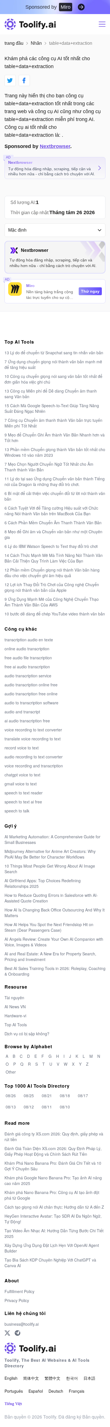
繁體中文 (52, 1378)
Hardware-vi (15, 1015)
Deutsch (56, 1391)
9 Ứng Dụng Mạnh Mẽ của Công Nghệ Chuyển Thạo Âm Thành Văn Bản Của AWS (52, 602)
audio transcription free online (31, 693)
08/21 (47, 1095)
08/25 (29, 1095)
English (11, 1378)
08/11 (47, 1107)
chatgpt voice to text (22, 775)
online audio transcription (27, 648)
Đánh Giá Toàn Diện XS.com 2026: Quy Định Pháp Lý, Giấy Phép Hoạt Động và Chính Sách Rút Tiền (53, 1151)
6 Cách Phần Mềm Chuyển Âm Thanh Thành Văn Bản (53, 522)
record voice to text (22, 748)
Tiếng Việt (13, 1404)
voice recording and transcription (34, 766)
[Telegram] (17, 1333)
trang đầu (14, 43)
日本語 (89, 1378)
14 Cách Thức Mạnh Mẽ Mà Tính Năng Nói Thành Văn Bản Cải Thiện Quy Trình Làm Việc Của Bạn (54, 558)
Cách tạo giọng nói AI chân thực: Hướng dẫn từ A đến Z (54, 1207)
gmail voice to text (21, 784)
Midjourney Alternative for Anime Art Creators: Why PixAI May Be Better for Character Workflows (50, 854)
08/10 (65, 1107)
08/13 (11, 1107)
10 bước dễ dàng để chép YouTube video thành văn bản (55, 614)
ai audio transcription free (27, 720)
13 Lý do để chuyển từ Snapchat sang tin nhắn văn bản (54, 352)
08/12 (29, 1107)
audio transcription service (28, 675)
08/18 (65, 1095)
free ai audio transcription (27, 666)
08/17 (83, 1095)
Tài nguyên (14, 997)
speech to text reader (24, 793)
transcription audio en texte (29, 639)
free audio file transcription (28, 657)
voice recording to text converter (33, 729)
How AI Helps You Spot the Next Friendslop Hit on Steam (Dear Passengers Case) (49, 927)
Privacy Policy (17, 1300)
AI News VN (15, 1006)
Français (76, 1391)
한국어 (72, 1378)
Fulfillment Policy (19, 1291)
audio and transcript (22, 711)
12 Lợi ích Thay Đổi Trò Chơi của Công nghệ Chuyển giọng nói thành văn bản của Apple (52, 587)
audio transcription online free (31, 684)
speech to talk (17, 811)
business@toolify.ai (22, 1324)
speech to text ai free (23, 802)
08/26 (11, 1095)
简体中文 (31, 1378)
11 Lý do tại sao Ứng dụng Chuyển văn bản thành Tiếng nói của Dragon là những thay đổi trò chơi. (55, 481)
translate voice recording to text (33, 738)
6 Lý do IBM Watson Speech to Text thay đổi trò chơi (51, 546)
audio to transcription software (31, 702)
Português (14, 1391)
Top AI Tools (16, 1024)
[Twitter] (7, 1333)
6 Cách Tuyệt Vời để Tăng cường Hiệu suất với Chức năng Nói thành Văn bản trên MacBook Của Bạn (51, 510)
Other (11, 1072)
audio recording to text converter (34, 757)
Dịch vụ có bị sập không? (27, 1033)
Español (35, 1391)
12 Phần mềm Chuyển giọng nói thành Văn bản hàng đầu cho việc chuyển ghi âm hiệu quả (52, 572)
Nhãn (36, 43)
